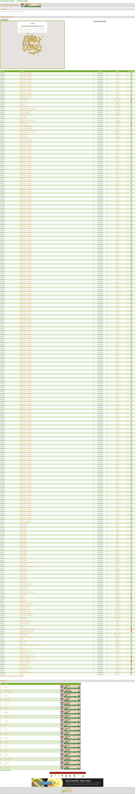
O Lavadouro (22, 625)
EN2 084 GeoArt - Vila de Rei (25, 283)
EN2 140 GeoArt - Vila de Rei (25, 366)
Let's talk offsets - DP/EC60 (25, 611)
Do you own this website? (25, 29)
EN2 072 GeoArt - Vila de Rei (25, 265)
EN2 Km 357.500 (23, 527)
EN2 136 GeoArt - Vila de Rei (25, 358)
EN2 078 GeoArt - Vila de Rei (25, 73)
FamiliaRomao (117, 132)
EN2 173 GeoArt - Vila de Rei (25, 430)
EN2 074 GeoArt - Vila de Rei (25, 269)
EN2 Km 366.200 (23, 554)
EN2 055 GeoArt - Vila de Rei (25, 234)
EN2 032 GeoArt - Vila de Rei (25, 189)
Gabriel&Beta (117, 609)
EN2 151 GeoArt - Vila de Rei (25, 387)
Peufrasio (7, 716)
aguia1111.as (7, 750)
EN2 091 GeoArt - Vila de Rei (25, 297)
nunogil (117, 140)
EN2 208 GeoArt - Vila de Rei (25, 495)
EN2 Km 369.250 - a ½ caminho (26, 566)
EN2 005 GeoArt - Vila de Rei (25, 149)
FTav (6, 729)
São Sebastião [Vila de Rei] (25, 666)
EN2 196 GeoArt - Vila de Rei (25, 476)
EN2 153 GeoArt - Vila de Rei (25, 391)
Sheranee (117, 102)
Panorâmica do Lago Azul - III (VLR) (27, 631)
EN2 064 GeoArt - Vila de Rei (25, 250)
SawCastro (117, 550)
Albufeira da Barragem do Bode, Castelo (27, 108)
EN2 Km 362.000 (23, 544)
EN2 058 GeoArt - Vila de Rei (25, 240)
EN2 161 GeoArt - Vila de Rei (25, 407)
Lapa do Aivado (23, 609)
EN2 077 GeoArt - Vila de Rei (25, 275)
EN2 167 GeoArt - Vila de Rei (25, 419)
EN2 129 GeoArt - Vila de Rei (25, 89)
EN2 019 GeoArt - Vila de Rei (25, 163)
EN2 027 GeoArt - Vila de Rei (25, 179)
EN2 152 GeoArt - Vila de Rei (25, 389)
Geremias (22, 597)
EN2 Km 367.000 (23, 558)
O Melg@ (117, 591)
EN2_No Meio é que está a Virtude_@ (27, 591)
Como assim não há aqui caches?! (26, 132)
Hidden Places (23, 601)
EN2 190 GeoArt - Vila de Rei (25, 464)
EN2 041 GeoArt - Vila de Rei (25, 206)
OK (42, 29)
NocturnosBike (117, 100)
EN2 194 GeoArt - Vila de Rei (25, 472)
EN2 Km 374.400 (23, 580)
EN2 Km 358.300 (23, 531)
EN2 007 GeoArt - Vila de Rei (25, 153)
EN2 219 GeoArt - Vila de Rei (25, 517)
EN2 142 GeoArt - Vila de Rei (25, 369)
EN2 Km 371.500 (23, 572)
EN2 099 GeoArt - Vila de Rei (25, 309)
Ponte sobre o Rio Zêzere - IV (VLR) (27, 656)
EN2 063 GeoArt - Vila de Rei (25, 248)
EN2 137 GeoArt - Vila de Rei (25, 360)
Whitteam (6, 712)
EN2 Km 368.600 (23, 564)
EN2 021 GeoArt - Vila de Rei (25, 167)
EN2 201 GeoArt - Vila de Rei (25, 92)
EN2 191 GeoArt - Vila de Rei (25, 466)
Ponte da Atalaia (23, 648)
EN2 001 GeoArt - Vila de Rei (25, 142)
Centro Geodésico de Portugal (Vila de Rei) (28, 130)
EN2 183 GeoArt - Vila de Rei (25, 450)
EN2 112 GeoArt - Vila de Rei (25, 318)
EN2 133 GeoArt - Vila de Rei (25, 352)
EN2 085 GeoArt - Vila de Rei (25, 285)
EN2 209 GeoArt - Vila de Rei (25, 497)
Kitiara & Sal (117, 613)
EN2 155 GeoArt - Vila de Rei (25, 395)
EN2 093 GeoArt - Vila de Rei (25, 79)
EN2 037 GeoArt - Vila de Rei (25, 199)
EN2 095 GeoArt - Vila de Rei (25, 301)
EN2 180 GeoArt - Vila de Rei (25, 444)
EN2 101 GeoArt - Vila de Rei (25, 83)
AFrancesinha (117, 658)
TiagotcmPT (117, 112)
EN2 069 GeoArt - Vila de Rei (25, 259)
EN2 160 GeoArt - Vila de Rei (25, 405)
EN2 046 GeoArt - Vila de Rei (25, 216)
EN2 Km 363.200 (23, 548)
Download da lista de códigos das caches (11, 676)
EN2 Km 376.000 (23, 588)
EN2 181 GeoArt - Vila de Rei (25, 446)
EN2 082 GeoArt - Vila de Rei (25, 281)
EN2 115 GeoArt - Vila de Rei (25, 324)
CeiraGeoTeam (8, 759)
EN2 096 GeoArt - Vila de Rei (25, 303)
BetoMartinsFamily (8, 691)
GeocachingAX (117, 110)
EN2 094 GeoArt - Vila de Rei (25, 81)
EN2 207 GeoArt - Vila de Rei (25, 493)
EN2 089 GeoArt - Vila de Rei (25, 293)
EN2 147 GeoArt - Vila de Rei (25, 379)
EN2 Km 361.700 (23, 542)
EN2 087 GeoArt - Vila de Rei (25, 289)
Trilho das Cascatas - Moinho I (26, 668)
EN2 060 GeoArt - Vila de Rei (25, 244)
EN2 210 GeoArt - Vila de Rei (25, 499)
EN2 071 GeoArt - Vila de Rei (25, 263)
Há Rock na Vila (23, 599)
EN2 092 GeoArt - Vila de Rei (25, 299)
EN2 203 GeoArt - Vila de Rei (25, 485)
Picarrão (21, 639)
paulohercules (117, 98)
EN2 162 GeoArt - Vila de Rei (25, 409)
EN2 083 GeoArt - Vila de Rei (25, 77)
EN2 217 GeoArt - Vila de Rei (25, 513)
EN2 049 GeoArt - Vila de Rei (25, 222)
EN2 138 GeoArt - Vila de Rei (25, 362)
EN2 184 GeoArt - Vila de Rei (25, 452)
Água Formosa (23, 104)
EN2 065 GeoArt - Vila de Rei (25, 252)
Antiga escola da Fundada (25, 112)
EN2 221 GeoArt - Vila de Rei (25, 521)
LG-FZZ (117, 605)
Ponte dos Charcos (24, 652)
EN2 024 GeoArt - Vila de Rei (25, 173)
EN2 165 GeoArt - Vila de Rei (25, 415)
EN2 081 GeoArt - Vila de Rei (25, 279)
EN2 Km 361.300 (23, 540)
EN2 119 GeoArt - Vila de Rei (25, 328)
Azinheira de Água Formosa (25, 114)
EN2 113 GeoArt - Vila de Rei (25, 320)
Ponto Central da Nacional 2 (25, 658)
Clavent (117, 73)
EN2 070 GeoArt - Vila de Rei (25, 261)
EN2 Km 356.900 (23, 525)
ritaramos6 (117, 601)
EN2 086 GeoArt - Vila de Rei (25, 287)
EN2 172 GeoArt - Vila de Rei (25, 428)
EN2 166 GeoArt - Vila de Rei (25, 417)
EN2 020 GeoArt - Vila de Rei (25, 165)
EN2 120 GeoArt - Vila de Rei (25, 330)
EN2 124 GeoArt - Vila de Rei (25, 338)
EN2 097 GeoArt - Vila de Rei (25, 305)
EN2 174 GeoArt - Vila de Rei (25, 432)
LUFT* (6, 695)
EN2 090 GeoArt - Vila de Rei (25, 295)
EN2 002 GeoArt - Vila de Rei (25, 144)
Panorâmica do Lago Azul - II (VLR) (27, 629)
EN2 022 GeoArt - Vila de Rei (25, 169)
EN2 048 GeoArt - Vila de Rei (25, 220)
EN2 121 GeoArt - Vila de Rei (25, 332)
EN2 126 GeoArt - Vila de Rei (25, 342)
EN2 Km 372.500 (23, 574)
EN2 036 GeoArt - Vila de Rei (25, 197)
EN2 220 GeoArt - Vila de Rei (25, 519)
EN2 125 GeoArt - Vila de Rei (25, 340)
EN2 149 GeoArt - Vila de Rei (25, 383)
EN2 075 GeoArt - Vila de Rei (25, 271)
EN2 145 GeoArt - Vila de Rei (25, 375)
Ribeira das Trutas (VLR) (25, 662)
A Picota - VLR (23, 102)
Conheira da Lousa (23, 134)
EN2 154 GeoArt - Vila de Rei (25, 393)
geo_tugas (117, 136)
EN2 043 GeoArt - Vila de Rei (25, 210)
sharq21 (6, 708)
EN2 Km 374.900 (23, 582)
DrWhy (117, 525)
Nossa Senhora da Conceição (26, 621)
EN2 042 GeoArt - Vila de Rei (25, 208)
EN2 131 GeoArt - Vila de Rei (25, 350)
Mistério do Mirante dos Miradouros (27, 615)
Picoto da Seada (23, 641)
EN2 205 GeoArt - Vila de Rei (25, 489)
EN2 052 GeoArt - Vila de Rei (25, 228)
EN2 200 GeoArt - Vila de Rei (25, 483)
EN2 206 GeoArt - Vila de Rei (25, 491)
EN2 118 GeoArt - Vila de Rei (25, 87)
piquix (117, 639)
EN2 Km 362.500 (23, 546)
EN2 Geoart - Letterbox (24, 523)
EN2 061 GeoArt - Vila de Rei (25, 246)
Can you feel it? (23, 118)
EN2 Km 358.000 (23, 529)
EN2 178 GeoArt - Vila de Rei (25, 440)
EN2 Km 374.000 (23, 578)
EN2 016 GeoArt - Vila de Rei (25, 157)
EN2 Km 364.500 (23, 550)
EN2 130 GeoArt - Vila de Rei (25, 348)
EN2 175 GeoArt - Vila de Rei (25, 434)
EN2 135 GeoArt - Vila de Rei (25, 356)
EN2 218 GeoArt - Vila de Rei (25, 515)
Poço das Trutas (23, 643)
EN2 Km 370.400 (23, 570)
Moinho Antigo (22, 617)
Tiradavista (117, 106)
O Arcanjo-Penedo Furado (25, 623)
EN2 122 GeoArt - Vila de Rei (25, 334)
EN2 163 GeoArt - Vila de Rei (25, 411)
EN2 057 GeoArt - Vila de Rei (25, 238)
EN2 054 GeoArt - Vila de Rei (25, 232)
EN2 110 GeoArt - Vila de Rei (25, 314)
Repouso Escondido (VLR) (25, 660)
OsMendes (117, 674)
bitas (6, 725)
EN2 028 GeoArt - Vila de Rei (25, 181)
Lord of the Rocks (117, 611)
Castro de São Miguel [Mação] (26, 126)
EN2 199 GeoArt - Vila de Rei (25, 481)
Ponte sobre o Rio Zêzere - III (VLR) (27, 654)
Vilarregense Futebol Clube (25, 672)
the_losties (117, 118)
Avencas (117, 595)
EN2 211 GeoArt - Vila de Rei (25, 501)
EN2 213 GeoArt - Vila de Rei (25, 505)
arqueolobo (117, 126)
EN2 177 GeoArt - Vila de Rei (25, 438)
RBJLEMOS (117, 134)
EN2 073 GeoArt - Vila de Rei (25, 267)
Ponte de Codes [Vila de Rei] (25, 650)
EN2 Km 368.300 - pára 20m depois (27, 562)
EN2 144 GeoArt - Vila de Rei (25, 373)
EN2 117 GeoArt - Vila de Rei (25, 85)
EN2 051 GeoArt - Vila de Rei (25, 226)
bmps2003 (7, 699)
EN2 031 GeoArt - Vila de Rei (25, 187)
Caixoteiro (117, 124)
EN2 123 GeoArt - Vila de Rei (25, 336)
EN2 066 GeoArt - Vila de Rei (25, 254)
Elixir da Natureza (23, 138)
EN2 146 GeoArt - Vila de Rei (25, 377)
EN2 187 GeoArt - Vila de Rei (25, 458)
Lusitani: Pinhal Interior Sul (25, 613)
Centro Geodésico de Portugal (26, 128)
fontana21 (7, 720)
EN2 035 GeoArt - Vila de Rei (25, 195)
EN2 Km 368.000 (23, 560)
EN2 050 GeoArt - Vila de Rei (25, 224)
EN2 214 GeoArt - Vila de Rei (25, 507)
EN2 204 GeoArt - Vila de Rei (25, 487)
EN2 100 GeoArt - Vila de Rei (25, 311)
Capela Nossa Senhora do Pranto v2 (27, 120)
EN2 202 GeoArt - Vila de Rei (25, 94)
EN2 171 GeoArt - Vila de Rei (25, 426)
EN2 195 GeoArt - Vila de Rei (25, 474)
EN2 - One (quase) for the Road (26, 140)
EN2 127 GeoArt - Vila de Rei (25, 344)
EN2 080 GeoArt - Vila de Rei (25, 277)
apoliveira (14, 5)
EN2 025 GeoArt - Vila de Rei (25, 175)
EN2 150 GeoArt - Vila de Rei (25, 385)
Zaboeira (22, 674)
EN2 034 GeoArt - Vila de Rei (25, 193)
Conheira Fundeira (23, 136)
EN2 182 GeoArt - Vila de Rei (25, 448)
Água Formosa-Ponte (24, 106)
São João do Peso (23, 664)
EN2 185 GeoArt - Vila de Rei (25, 454)
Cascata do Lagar (23, 122)
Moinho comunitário (24, 619)
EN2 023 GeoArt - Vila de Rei (25, 171)
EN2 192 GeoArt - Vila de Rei (25, 468)
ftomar (117, 623)
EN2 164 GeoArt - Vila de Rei (25, 413)
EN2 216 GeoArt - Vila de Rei (25, 511)
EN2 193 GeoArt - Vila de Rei (25, 470)
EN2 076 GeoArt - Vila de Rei (25, 273)
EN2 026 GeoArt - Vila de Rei (25, 177)
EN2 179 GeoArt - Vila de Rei (25, 442)
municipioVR (117, 593)
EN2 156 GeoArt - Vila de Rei (25, 397)
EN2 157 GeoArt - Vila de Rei (25, 399)
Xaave (6, 686)
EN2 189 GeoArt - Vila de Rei (25, 462)
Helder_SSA (7, 703)
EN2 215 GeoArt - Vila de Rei (25, 509)
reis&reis (6, 754)
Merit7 (117, 116)
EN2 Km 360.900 (23, 538)
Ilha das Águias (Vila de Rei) (25, 605)
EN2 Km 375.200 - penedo (25, 586)
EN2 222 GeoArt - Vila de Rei (25, 96)
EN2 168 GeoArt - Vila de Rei (25, 421)
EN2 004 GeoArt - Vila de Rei (25, 147)
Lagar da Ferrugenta (24, 607)
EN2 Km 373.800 (23, 576)
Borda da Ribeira (23, 116)
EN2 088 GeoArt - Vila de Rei (25, 291)
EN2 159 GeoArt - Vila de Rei (25, 403)
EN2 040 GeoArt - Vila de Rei (25, 204)
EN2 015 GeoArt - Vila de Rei (25, 155)
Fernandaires (22, 595)
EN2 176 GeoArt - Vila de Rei (25, 436)
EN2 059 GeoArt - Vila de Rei (25, 242)
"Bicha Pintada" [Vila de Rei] (25, 98)
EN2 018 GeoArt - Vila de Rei (25, 161)
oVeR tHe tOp (22, 627)
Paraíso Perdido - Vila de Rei (25, 633)
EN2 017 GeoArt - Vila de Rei (25, 159)
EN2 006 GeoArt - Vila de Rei (25, 151)
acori (117, 648)
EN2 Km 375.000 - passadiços (26, 584)
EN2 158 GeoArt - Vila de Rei (25, 401)
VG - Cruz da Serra (24, 670)
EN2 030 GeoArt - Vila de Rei (25, 185)
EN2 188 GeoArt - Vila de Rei (25, 460)
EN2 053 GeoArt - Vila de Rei (25, 230)
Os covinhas (117, 108)
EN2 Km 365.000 (23, 552)
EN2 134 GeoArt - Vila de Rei (25, 354)
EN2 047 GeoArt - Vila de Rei (25, 218)
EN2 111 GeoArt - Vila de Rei (25, 316)
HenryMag (7, 767)
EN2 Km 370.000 (23, 568)
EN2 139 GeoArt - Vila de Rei (25, 364)
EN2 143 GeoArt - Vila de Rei (25, 371)
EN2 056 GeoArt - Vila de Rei (25, 236)
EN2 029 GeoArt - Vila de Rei (25, 183)
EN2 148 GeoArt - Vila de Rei (25, 381)
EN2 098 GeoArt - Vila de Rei (25, 307)
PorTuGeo (117, 130)
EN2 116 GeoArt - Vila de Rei (25, 326)
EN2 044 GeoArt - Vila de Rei (25, 212)
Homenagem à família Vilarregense (26, 603)
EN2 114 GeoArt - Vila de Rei (25, 322)
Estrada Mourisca (23, 593)
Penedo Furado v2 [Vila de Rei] (26, 637)
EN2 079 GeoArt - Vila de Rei (25, 75)
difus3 (6, 746)
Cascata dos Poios (23, 124)
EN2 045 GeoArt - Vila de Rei (25, 214)
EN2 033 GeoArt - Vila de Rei (25, 191)
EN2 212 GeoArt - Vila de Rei (25, 503)
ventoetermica (117, 104)
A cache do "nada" (23, 100)
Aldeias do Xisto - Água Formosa (26, 110)
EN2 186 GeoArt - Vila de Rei (25, 456)
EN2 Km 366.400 (23, 556)
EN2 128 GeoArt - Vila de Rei (25, 346)
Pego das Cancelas (24, 635)
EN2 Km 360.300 (23, 536)
